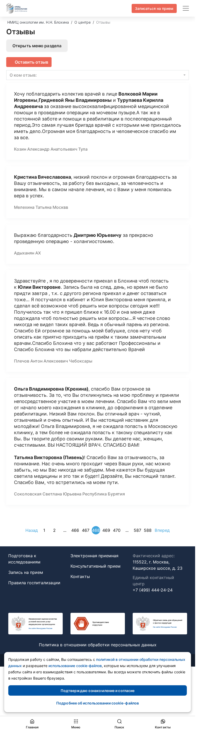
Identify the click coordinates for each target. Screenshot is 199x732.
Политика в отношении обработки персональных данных (98, 644)
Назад (31, 530)
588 (148, 530)
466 (75, 530)
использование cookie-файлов (75, 665)
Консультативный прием (95, 566)
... (64, 530)
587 (137, 530)
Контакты (80, 576)
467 (85, 530)
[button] (97, 75)
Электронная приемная (94, 555)
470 (116, 530)
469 (106, 530)
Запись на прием (25, 572)
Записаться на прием (154, 8)
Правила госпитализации (34, 582)
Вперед (162, 530)
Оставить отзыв (31, 62)
